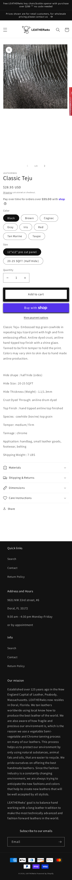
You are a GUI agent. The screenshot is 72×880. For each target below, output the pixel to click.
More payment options (36, 317)
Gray (10, 227)
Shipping (7, 192)
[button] (5, 29)
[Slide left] (27, 166)
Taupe (36, 236)
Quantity (8, 270)
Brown (29, 218)
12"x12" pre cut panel (22, 252)
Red (41, 227)
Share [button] (11, 509)
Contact (12, 568)
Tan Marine (14, 236)
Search (11, 559)
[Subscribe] (60, 842)
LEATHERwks (31, 873)
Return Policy (16, 576)
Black (11, 218)
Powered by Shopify (45, 873)
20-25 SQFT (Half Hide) (23, 261)
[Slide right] (44, 166)
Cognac (49, 218)
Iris (26, 227)
